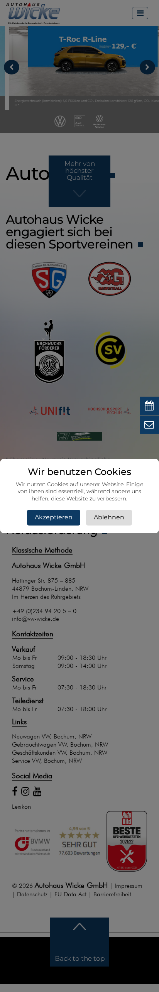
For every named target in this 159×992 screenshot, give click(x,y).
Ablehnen (109, 517)
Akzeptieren (54, 517)
